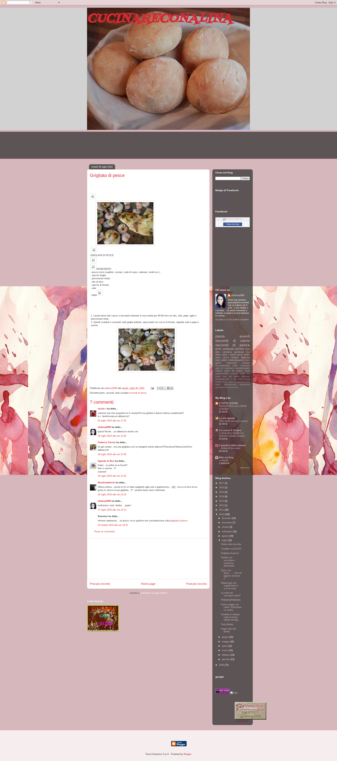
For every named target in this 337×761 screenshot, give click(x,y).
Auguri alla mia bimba (228, 630)
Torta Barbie (227, 624)
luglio (225, 540)
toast (229, 387)
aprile (225, 646)
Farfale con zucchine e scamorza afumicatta (228, 561)
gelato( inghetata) (242, 376)
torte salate (221, 360)
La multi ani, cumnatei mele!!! (231, 594)
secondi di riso (221, 387)
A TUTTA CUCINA (228, 403)
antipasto (228, 348)
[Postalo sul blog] (162, 388)
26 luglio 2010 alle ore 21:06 (112, 454)
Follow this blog (232, 224)
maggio (226, 641)
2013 (222, 501)
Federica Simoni (107, 442)
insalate (246, 363)
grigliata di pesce (178, 520)
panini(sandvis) (230, 384)
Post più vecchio (196, 583)
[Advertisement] (148, 558)
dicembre (227, 518)
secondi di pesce (138, 393)
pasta (220, 336)
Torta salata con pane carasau (233, 421)
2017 (222, 483)
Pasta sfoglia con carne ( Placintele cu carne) (231, 607)
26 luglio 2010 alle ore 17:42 (112, 420)
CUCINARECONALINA (159, 18)
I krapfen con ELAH (231, 548)
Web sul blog (226, 457)
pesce (240, 354)
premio (239, 348)
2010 (222, 514)
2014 (222, 496)
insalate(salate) (242, 368)
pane (235, 365)
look (243, 382)
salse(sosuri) (245, 384)
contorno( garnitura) (233, 352)
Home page (148, 583)
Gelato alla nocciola (231, 544)
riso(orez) (245, 365)
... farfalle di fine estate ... (230, 448)
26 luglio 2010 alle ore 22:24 (112, 494)
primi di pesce (233, 371)
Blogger (187, 754)
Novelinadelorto (106, 482)
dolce (218, 354)
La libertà (223, 460)
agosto (225, 536)
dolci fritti (227, 376)
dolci (247, 360)
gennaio (226, 659)
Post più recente (100, 583)
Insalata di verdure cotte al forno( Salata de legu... (230, 617)
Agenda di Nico (106, 461)
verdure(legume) (236, 360)
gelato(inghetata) (222, 379)
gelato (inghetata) (226, 363)
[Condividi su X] (165, 388)
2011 (222, 509)
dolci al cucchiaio (224, 368)
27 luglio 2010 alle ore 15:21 (112, 509)
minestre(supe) (222, 365)
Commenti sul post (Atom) (153, 593)
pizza (226, 357)
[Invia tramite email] (158, 388)
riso (248, 352)
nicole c (102, 408)
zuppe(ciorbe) (222, 373)
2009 (222, 665)
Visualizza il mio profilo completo (232, 319)
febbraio (226, 655)
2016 (222, 487)
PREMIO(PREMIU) (230, 600)
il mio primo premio (240, 379)
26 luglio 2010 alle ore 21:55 (112, 476)
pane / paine (229, 354)
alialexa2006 (104, 427)
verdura (235, 387)
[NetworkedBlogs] (232, 219)
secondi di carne (232, 341)
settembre (227, 531)
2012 (222, 505)
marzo (225, 650)
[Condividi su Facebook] (168, 388)
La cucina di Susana (230, 430)
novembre (227, 522)
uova (247, 371)
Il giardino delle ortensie (232, 445)
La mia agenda (227, 418)
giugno (225, 637)
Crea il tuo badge (222, 201)
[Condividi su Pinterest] (172, 388)
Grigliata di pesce (230, 553)
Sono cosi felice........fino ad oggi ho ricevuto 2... (231, 574)
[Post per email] (152, 388)
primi (218, 348)
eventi (245, 336)
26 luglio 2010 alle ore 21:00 (112, 436)
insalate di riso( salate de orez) (228, 382)
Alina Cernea (220, 196)
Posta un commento (104, 531)
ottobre (226, 527)
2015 (222, 492)
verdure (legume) (240, 357)
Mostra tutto (245, 468)
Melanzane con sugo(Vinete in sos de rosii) (229, 586)
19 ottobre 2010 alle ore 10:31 (113, 525)
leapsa (218, 371)
